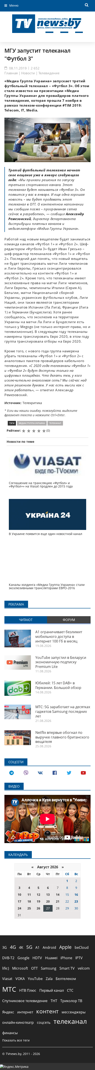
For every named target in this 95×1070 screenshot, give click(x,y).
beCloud (82, 947)
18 (29, 901)
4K (21, 947)
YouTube (35, 978)
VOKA (20, 978)
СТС (70, 990)
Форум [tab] (69, 619)
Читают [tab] (25, 619)
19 (38, 901)
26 (38, 908)
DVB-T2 (8, 957)
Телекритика (32, 403)
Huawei (51, 957)
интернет (25, 1012)
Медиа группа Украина (32, 423)
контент (47, 1011)
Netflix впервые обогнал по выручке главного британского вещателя (62, 737)
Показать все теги (16, 1040)
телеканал (55, 423)
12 (38, 894)
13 (48, 894)
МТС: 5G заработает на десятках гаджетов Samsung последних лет (62, 711)
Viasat (7, 978)
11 (29, 894)
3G (4, 947)
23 (76, 901)
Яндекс (8, 1012)
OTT (34, 968)
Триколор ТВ (71, 1000)
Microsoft (20, 968)
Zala (49, 978)
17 (19, 901)
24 (19, 908)
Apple (65, 947)
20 (48, 901)
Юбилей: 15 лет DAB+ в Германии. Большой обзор (58, 685)
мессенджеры (74, 1012)
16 (76, 894)
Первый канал (51, 990)
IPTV (79, 957)
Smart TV (67, 968)
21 (57, 901)
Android (49, 947)
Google (23, 957)
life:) (5, 968)
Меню (14, 5)
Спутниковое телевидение (25, 1000)
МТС (9, 989)
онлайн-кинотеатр (18, 1022)
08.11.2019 (18, 68)
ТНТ (54, 1000)
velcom (84, 968)
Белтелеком (66, 978)
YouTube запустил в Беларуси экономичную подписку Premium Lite (60, 662)
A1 (37, 947)
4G (13, 947)
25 (29, 908)
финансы (10, 1032)
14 (57, 894)
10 (19, 894)
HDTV (37, 957)
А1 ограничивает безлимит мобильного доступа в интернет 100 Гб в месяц (58, 636)
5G (29, 947)
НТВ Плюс (27, 990)
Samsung (48, 968)
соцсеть (43, 1022)
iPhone (66, 957)
